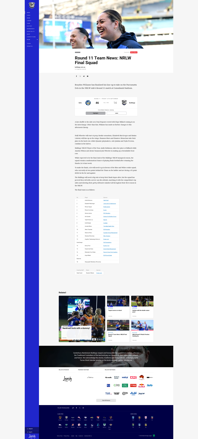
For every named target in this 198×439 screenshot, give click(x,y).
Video (28, 15)
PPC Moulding (106, 213)
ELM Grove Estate (107, 255)
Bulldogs (77, 52)
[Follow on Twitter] (79, 407)
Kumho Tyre (106, 245)
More (28, 39)
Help (76, 435)
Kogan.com (106, 239)
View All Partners (106, 400)
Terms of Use (59, 435)
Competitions (31, 36)
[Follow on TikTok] (73, 407)
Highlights (95, 113)
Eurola (104, 210)
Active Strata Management (109, 249)
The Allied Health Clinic (108, 226)
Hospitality (31, 31)
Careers (72, 435)
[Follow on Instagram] (83, 407)
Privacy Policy (66, 435)
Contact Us (30, 46)
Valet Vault (106, 200)
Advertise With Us (88, 435)
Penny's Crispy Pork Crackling (110, 252)
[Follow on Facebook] (76, 407)
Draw (28, 18)
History (29, 26)
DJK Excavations (107, 242)
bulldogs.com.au (80, 67)
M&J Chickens (106, 236)
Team (28, 23)
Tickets (29, 43)
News (28, 12)
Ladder (29, 20)
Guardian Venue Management (110, 232)
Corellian (105, 223)
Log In (30, 432)
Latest (116, 113)
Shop (28, 34)
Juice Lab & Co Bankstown (109, 203)
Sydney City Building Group (109, 216)
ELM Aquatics (106, 229)
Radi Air (105, 219)
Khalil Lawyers (106, 207)
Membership (31, 28)
